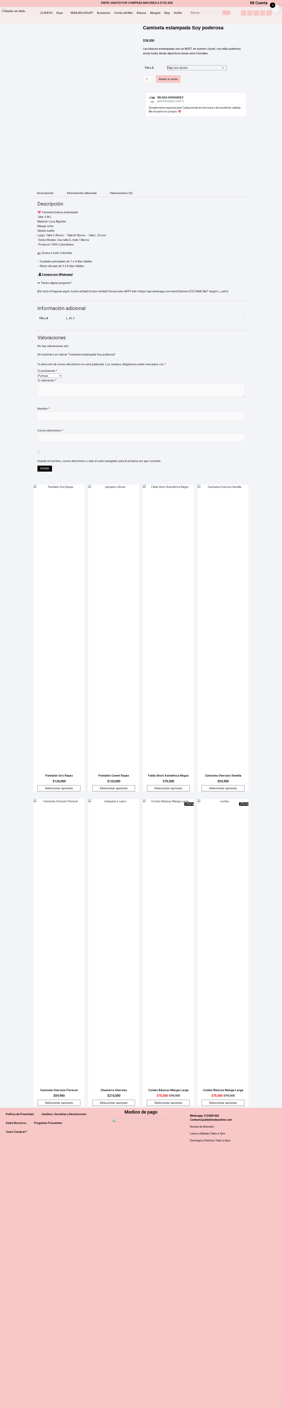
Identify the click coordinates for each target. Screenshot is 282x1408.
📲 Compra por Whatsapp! (55, 274)
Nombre (43, 408)
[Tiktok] (269, 13)
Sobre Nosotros (16, 1123)
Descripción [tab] (45, 193)
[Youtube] (250, 13)
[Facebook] (256, 13)
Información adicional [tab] (81, 193)
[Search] (226, 12)
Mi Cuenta (259, 3)
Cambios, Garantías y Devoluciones (63, 1114)
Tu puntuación (47, 371)
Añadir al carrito (168, 79)
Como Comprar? (16, 1131)
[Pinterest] (262, 13)
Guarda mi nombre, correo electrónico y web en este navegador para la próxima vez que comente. (99, 461)
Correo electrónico (50, 430)
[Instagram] (243, 13)
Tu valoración (46, 380)
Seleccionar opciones (59, 788)
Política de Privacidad (20, 1114)
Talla (149, 67)
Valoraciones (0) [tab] (121, 193)
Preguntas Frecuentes (48, 1123)
